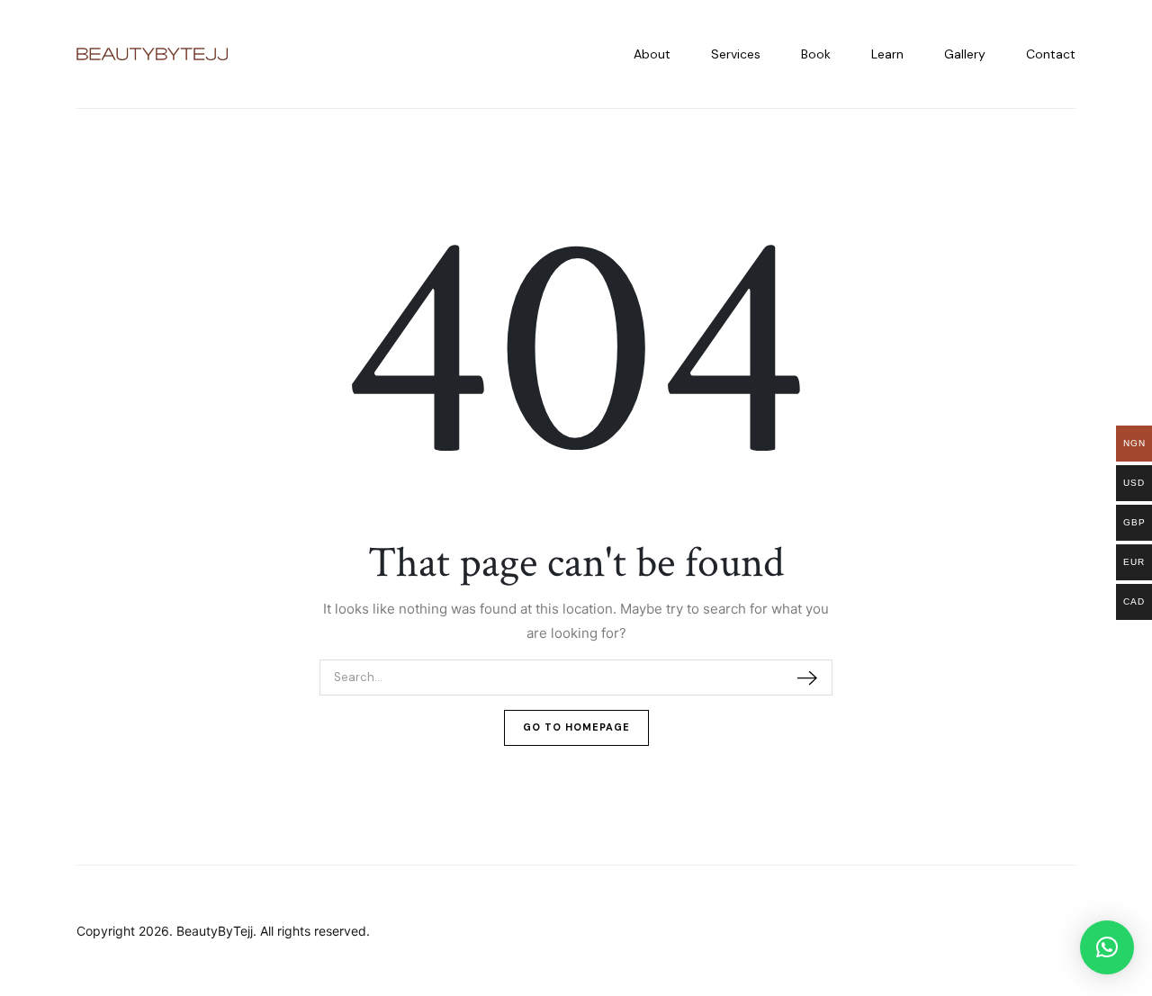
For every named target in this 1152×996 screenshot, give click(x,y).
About (652, 54)
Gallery (965, 54)
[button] (1107, 947)
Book (816, 54)
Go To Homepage (576, 727)
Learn (887, 54)
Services (735, 54)
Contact (1051, 54)
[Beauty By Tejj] (152, 54)
